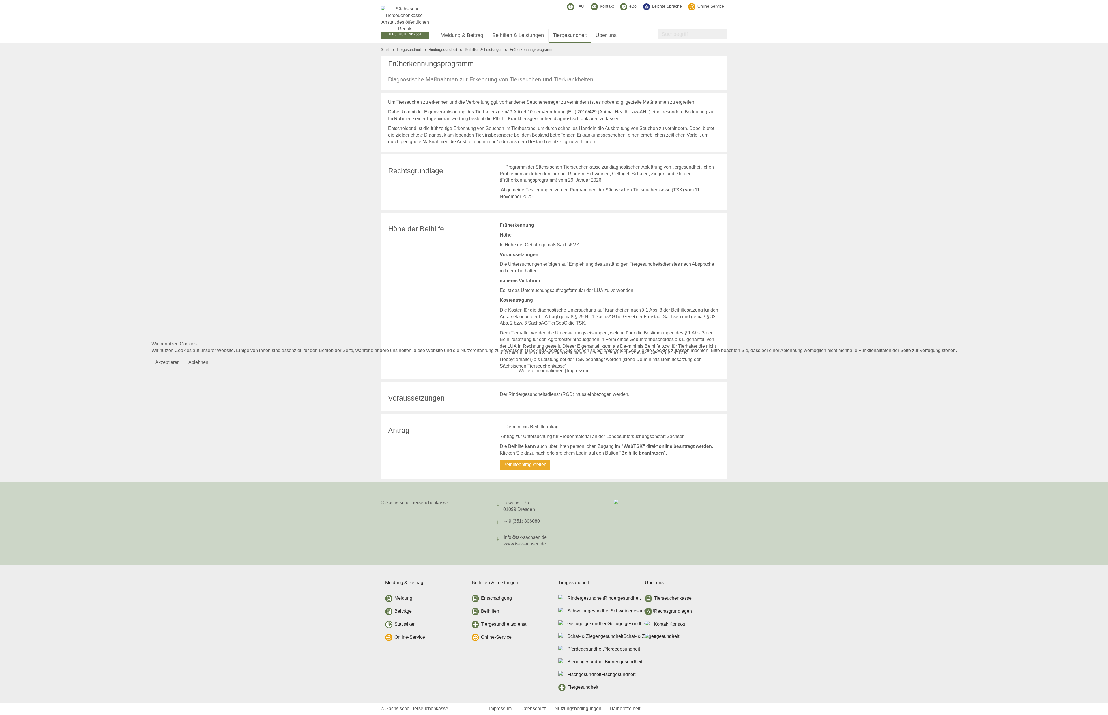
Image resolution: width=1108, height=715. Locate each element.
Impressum (578, 370)
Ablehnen (198, 362)
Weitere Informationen (541, 370)
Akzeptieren (167, 362)
